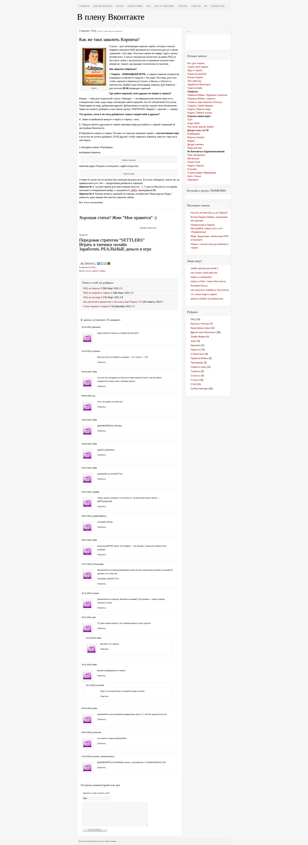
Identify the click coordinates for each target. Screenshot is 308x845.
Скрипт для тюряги (197, 66)
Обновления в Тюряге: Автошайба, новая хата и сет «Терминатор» (207, 228)
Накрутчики (134, 6)
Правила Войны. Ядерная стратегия (207, 95)
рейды (102, 271)
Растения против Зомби (200, 126)
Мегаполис (193, 158)
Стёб (193, 384)
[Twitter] (102, 263)
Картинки (196, 345)
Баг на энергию (164, 6)
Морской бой (194, 148)
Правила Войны (199, 358)
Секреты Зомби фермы (200, 105)
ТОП (189, 119)
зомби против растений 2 (204, 268)
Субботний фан (199, 388)
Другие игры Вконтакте (203, 332)
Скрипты (195, 371)
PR (205, 6)
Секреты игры (198, 367)
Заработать (218, 6)
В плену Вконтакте (110, 16)
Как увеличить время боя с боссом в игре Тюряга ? (111, 301)
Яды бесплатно (102, 6)
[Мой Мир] (109, 263)
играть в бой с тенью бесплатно (208, 281)
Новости (195, 349)
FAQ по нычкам (91, 297)
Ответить (169, 338)
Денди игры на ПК (198, 130)
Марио (191, 140)
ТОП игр (182, 6)
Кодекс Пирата (195, 165)
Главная (84, 6)
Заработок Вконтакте (199, 84)
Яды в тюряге (194, 70)
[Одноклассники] (105, 263)
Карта (107, 841)
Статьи (194, 379)
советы (196, 6)
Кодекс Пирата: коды (199, 109)
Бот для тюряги (195, 63)
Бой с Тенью (194, 176)
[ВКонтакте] (98, 263)
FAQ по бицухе (91, 288)
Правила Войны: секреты (201, 98)
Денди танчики (195, 144)
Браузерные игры (200, 328)
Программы (197, 362)
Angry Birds (193, 123)
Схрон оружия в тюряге (96, 306)
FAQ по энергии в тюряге (96, 292)
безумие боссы (199, 285)
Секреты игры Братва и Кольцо (204, 102)
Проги (120, 6)
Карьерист (193, 179)
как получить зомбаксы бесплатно (210, 290)
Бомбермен (193, 133)
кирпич (95, 271)
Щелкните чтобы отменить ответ (96, 793)
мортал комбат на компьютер (207, 298)
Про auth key (194, 81)
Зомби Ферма (198, 336)
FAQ (148, 6)
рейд (134, 190)
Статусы (195, 375)
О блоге (101, 841)
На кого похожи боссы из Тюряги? (209, 212)
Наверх (114, 841)
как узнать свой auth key (204, 272)
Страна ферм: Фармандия (201, 172)
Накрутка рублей (196, 73)
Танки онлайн (194, 88)
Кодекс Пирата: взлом (199, 112)
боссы (88, 271)
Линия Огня (193, 162)
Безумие (192, 169)
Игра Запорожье (196, 155)
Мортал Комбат (196, 137)
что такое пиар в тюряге (204, 294)
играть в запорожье (201, 277)
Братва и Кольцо (200, 323)
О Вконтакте (197, 354)
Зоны (193, 341)
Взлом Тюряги (195, 77)
